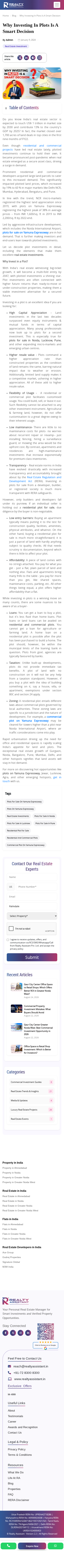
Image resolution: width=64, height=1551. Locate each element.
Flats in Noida (9, 1229)
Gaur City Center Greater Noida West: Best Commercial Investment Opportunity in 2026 (38, 1029)
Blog (14, 15)
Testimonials (15, 1416)
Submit (32, 957)
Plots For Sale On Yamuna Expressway (24, 801)
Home (6, 15)
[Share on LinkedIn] (26, 57)
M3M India (7, 1266)
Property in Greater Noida (15, 1177)
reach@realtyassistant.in (30, 1366)
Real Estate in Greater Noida (17, 1205)
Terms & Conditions (20, 1454)
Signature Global (11, 1262)
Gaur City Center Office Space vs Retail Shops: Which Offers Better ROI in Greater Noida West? (38, 989)
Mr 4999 (12, 1394)
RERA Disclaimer (18, 1500)
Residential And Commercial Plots (22, 837)
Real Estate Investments (18, 816)
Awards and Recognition (23, 1427)
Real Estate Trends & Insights (25, 1091)
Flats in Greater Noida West (16, 1238)
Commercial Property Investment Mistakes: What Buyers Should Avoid (37, 1009)
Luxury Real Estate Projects (24, 1109)
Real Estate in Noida (13, 1201)
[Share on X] (19, 57)
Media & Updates (19, 1100)
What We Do (15, 1472)
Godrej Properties (11, 1257)
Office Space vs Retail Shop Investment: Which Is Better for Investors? (37, 1049)
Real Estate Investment (16, 46)
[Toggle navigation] (57, 5)
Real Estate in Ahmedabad (16, 1196)
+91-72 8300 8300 (26, 1372)
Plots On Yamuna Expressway (20, 808)
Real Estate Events (20, 1118)
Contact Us (15, 1432)
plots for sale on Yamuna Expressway (26, 232)
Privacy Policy (17, 1449)
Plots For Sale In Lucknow (18, 823)
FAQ (10, 1494)
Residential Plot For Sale (18, 830)
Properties (14, 1489)
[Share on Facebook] (33, 57)
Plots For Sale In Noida (44, 816)
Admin (9, 39)
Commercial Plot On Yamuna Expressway (25, 845)
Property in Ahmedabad (14, 1168)
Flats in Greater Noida (13, 1234)
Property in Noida (11, 1172)
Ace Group (8, 1252)
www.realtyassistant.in (29, 1379)
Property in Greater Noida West (18, 1182)
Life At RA (14, 1478)
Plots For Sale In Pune (45, 823)
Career (12, 1421)
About (11, 1410)
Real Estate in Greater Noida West (20, 1210)
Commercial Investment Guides (26, 1082)
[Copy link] (39, 57)
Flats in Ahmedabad (12, 1224)
